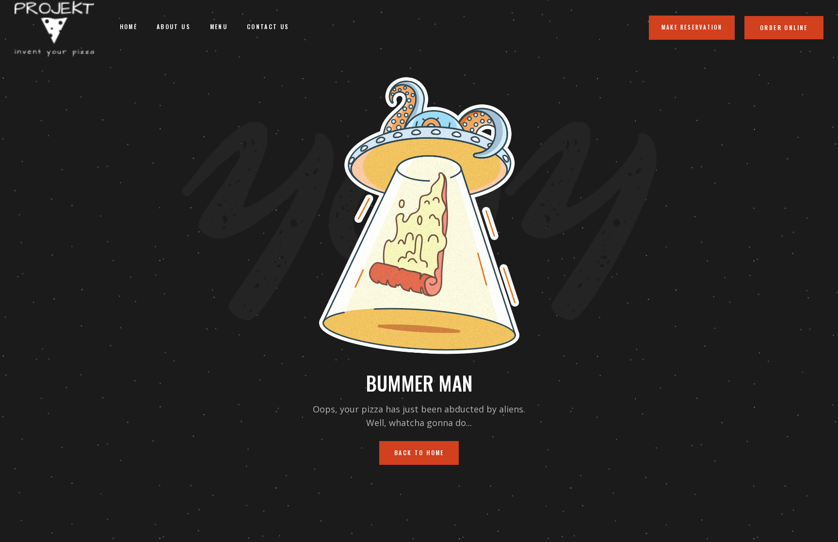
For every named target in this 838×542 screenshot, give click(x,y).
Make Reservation (691, 27)
